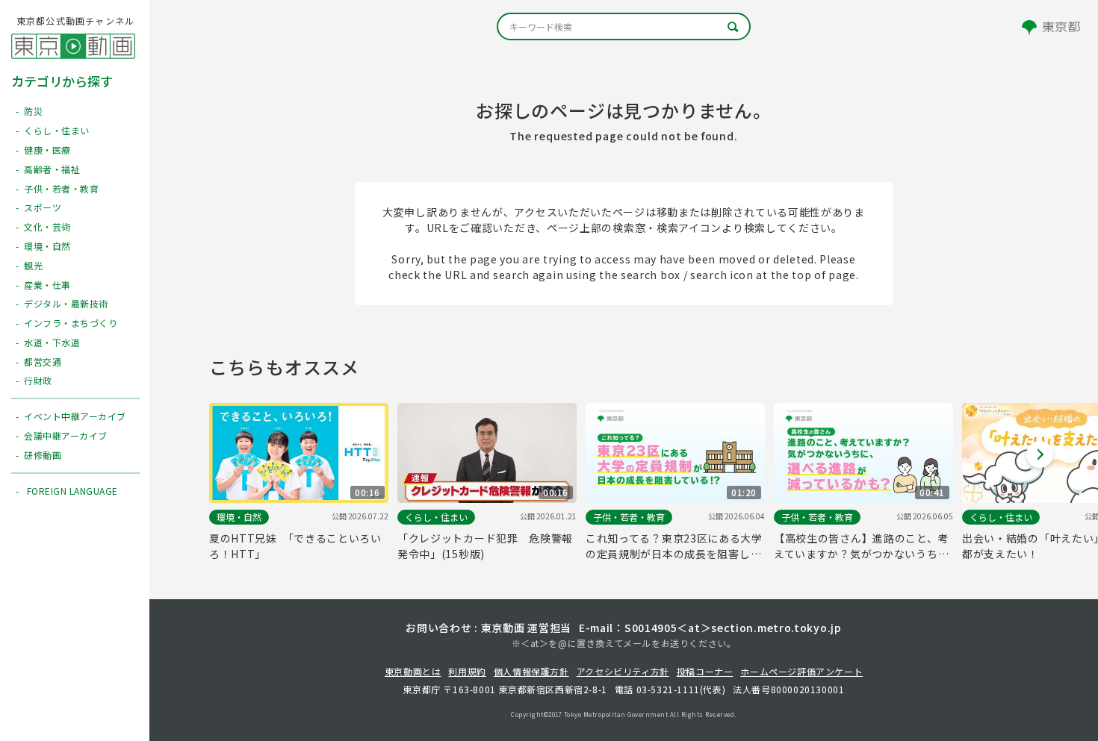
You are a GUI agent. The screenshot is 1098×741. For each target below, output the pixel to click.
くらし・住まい (436, 516)
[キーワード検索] (624, 26)
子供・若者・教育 (629, 516)
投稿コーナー (705, 671)
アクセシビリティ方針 (623, 671)
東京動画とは (413, 671)
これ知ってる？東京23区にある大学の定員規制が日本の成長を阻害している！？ (674, 546)
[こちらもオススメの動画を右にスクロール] (1039, 454)
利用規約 (467, 671)
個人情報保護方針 (531, 671)
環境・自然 (239, 516)
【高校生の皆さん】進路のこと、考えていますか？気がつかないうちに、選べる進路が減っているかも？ (861, 546)
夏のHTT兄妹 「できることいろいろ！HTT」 (295, 546)
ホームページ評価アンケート (801, 671)
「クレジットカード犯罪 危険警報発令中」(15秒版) (485, 546)
